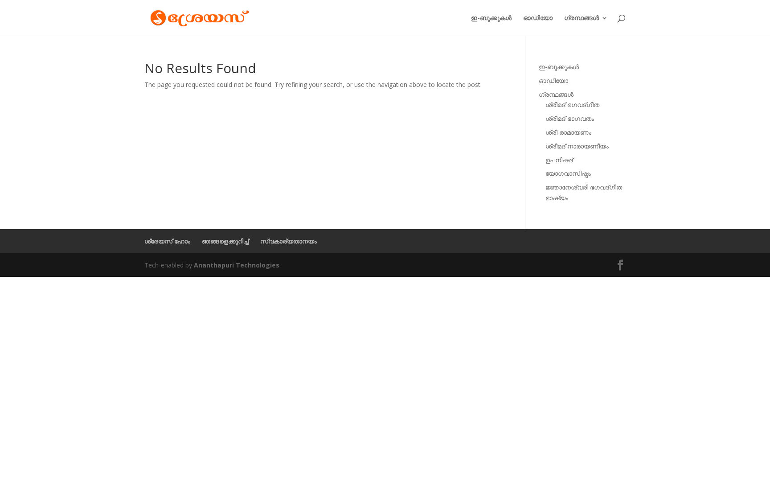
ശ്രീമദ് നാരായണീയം (577, 146)
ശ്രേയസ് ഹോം (167, 241)
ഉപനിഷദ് (559, 160)
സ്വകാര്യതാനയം (288, 241)
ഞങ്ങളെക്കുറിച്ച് (225, 241)
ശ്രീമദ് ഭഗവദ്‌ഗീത (572, 104)
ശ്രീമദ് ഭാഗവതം (569, 118)
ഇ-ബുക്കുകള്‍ (491, 18)
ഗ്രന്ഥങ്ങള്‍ (581, 18)
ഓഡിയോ (538, 18)
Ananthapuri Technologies (236, 265)
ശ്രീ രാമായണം (568, 132)
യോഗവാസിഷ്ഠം (568, 173)
